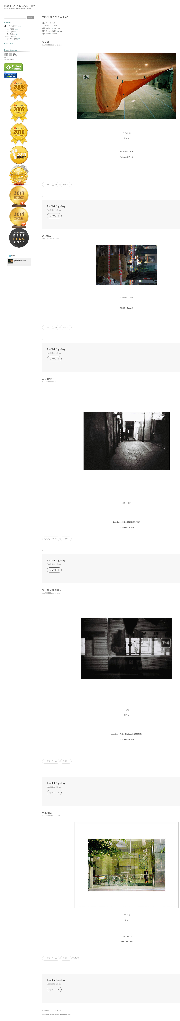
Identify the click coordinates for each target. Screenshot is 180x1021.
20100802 (45, 26)
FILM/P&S (48, 45)
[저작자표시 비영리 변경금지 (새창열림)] (75, 958)
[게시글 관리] (56, 184)
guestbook (23, 8)
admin (29, 8)
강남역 (44, 23)
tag (9, 8)
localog (13, 8)
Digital (47, 238)
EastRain (44, 1014)
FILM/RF (48, 382)
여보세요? (46, 34)
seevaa (68, 1014)
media (18, 8)
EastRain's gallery (19, 5)
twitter (12, 255)
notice (6, 8)
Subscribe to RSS (9, 59)
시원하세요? (46, 28)
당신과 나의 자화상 (49, 31)
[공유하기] (53, 184)
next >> (59, 1010)
